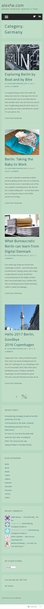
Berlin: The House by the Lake (16, 441)
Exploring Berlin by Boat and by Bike (20, 77)
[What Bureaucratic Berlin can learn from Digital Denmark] (22, 225)
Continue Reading (13, 118)
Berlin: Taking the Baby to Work (19, 161)
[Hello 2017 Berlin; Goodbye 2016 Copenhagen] (22, 317)
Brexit (7, 468)
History (7, 494)
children (7, 479)
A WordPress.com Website (11, 598)
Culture (7, 475)
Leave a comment (12, 86)
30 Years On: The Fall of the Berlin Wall (19, 434)
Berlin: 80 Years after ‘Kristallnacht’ (17, 437)
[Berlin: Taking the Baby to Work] (22, 142)
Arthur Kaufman (17, 537)
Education (8, 486)
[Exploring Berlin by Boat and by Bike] (22, 57)
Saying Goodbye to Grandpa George (18, 445)
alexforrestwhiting (15, 84)
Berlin (7, 464)
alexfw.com (13, 5)
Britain (7, 471)
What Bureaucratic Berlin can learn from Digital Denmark (22, 246)
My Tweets (9, 586)
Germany (8, 490)
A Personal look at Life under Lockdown (19, 423)
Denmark (8, 483)
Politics (7, 497)
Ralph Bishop (16, 517)
